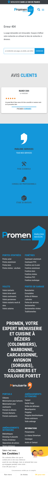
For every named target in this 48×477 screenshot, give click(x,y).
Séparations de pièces (10, 443)
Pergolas (28, 412)
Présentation (29, 432)
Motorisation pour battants (12, 401)
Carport (27, 400)
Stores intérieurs (8, 446)
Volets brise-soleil (9, 293)
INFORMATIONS (31, 428)
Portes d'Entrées (11, 255)
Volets (6, 286)
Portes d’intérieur (8, 440)
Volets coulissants (9, 296)
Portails (7, 394)
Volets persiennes (9, 299)
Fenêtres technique (32, 280)
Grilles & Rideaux (31, 296)
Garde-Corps (29, 403)
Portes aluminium (9, 262)
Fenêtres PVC (30, 277)
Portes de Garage (34, 286)
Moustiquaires (30, 409)
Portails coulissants (9, 416)
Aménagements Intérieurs (10, 428)
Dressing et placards (10, 437)
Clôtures (5, 398)
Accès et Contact (31, 443)
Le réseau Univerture (33, 436)
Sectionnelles (30, 305)
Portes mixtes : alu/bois (11, 268)
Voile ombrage (30, 421)
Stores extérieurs (31, 418)
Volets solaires (8, 308)
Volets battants (8, 290)
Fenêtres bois (30, 271)
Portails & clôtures (9, 410)
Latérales (28, 299)
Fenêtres (30, 255)
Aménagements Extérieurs (33, 395)
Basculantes (29, 290)
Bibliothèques (7, 434)
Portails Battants (8, 413)
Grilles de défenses (32, 406)
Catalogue (29, 439)
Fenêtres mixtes (31, 274)
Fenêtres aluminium (32, 268)
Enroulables (29, 293)
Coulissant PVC (30, 262)
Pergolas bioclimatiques (34, 415)
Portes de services (32, 302)
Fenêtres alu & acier (32, 265)
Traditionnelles (30, 311)
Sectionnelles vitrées (33, 308)
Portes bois (6, 265)
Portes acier (7, 259)
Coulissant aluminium (33, 259)
